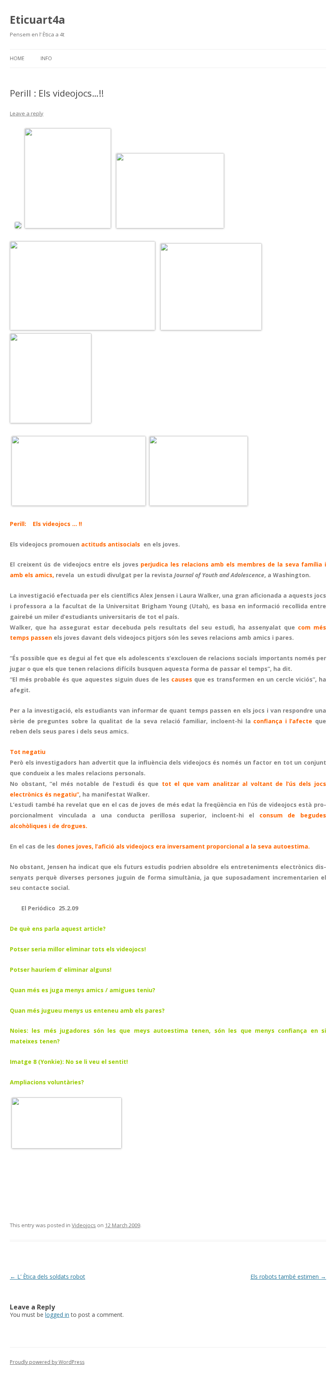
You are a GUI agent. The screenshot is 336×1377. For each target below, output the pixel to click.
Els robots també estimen (288, 1276)
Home (17, 58)
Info (46, 58)
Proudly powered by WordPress (47, 1362)
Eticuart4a (37, 19)
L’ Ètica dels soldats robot (47, 1276)
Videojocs (84, 1225)
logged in (57, 1314)
